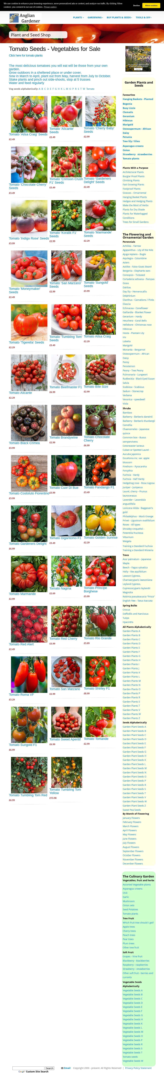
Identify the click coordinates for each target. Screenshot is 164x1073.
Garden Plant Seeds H (134, 755)
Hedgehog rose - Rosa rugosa (139, 483)
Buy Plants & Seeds (119, 17)
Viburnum (128, 537)
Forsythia (128, 470)
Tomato (90, 88)
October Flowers (131, 855)
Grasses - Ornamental (134, 192)
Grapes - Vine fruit (132, 956)
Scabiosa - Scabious (133, 386)
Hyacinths (128, 622)
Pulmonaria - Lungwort (135, 374)
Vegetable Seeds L (132, 1027)
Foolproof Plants (132, 188)
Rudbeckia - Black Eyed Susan (139, 378)
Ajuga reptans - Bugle (134, 254)
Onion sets (128, 905)
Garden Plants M (132, 680)
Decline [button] (136, 5)
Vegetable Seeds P (132, 1040)
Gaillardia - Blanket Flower (137, 312)
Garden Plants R (131, 697)
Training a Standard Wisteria (138, 550)
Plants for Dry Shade (134, 209)
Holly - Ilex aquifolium (134, 571)
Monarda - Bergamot (134, 349)
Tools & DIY (143, 17)
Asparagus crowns (132, 888)
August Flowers (131, 847)
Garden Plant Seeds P (134, 780)
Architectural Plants (133, 172)
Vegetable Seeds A (132, 990)
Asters (126, 262)
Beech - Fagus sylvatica (135, 567)
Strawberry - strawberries (136, 968)
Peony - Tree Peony (133, 370)
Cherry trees (129, 930)
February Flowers (132, 822)
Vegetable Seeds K (132, 1023)
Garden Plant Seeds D (134, 739)
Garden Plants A (131, 631)
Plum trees (128, 943)
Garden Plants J (131, 668)
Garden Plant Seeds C (134, 735)
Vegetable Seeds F (132, 1011)
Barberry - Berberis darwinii (138, 416)
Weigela (127, 541)
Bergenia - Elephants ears (136, 270)
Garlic (126, 897)
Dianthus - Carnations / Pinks (138, 299)
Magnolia (128, 592)
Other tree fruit (131, 947)
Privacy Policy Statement (138, 1068)
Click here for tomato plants (26, 55)
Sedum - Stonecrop (133, 391)
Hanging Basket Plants (135, 197)
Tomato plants (130, 913)
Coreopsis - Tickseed (134, 274)
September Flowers (133, 851)
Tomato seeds (130, 1056)
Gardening (95, 17)
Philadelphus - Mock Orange (138, 516)
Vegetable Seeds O (133, 1036)
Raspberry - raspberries (135, 964)
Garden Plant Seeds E (134, 743)
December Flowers (133, 863)
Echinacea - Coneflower (135, 308)
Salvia (126, 382)
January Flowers (131, 817)
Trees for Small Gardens (136, 221)
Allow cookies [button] (151, 5)
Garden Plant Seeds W (135, 801)
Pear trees (128, 939)
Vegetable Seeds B (133, 994)
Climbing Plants (131, 180)
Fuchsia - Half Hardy (133, 478)
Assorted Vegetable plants (137, 884)
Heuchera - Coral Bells (135, 320)
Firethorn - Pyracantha (135, 466)
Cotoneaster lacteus (133, 445)
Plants (78, 17)
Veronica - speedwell (134, 399)
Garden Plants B (131, 635)
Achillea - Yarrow (132, 245)
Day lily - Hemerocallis (135, 291)
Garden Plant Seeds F (134, 747)
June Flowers (129, 838)
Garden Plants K (131, 672)
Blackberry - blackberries (136, 960)
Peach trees (129, 935)
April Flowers (130, 830)
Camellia (127, 425)
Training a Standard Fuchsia (138, 546)
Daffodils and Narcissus (135, 613)
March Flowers (131, 826)
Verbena (127, 395)
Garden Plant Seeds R (134, 784)
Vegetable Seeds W (133, 1060)
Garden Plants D (131, 643)
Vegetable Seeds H (133, 1019)
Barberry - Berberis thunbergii (139, 420)
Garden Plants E (131, 647)
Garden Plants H (131, 660)
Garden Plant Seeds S (134, 788)
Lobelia (127, 341)
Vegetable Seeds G (133, 1015)
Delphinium (129, 295)
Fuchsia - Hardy (131, 474)
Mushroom (129, 901)
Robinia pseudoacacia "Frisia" (139, 596)
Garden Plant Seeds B (134, 730)
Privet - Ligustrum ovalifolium (139, 520)
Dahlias (127, 287)
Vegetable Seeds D (133, 1002)
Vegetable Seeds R (132, 1044)
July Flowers (129, 842)
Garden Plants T (131, 705)
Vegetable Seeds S (132, 1048)
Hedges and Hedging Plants (137, 201)
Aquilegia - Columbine (135, 258)
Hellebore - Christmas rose (137, 324)
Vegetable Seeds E (132, 1006)
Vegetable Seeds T (132, 1052)
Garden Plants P (131, 693)
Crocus (126, 609)
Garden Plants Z (131, 718)
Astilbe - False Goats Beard (137, 266)
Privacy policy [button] (50, 7)
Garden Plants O (131, 689)
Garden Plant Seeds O (134, 776)
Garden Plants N (131, 684)
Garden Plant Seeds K (134, 759)
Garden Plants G (131, 656)
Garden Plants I (131, 664)
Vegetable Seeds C (132, 998)
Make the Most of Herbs (135, 205)
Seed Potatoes (130, 909)
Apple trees (129, 926)
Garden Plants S (131, 701)
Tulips (126, 617)
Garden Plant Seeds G (134, 751)
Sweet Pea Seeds (132, 809)
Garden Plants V (131, 709)
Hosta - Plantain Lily (133, 333)
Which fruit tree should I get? (138, 922)
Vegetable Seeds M (133, 1031)
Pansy (126, 362)
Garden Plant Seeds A (134, 726)
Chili (125, 892)
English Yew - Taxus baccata (137, 600)
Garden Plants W (132, 714)
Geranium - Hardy (132, 316)
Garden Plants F (131, 651)
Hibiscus (127, 328)
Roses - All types (131, 524)
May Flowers (129, 834)
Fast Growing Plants (133, 184)
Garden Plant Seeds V (134, 797)
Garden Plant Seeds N (134, 772)
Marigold (127, 345)
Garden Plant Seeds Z (134, 805)
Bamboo (127, 412)
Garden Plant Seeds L (134, 764)
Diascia (127, 303)
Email (67, 1068)
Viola (125, 403)
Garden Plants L (131, 676)
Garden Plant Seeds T (134, 793)
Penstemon (129, 366)
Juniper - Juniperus (133, 487)
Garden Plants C (131, 639)
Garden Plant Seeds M (135, 768)
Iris (124, 337)
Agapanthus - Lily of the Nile (138, 249)
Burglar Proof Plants (134, 176)
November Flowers (133, 859)
